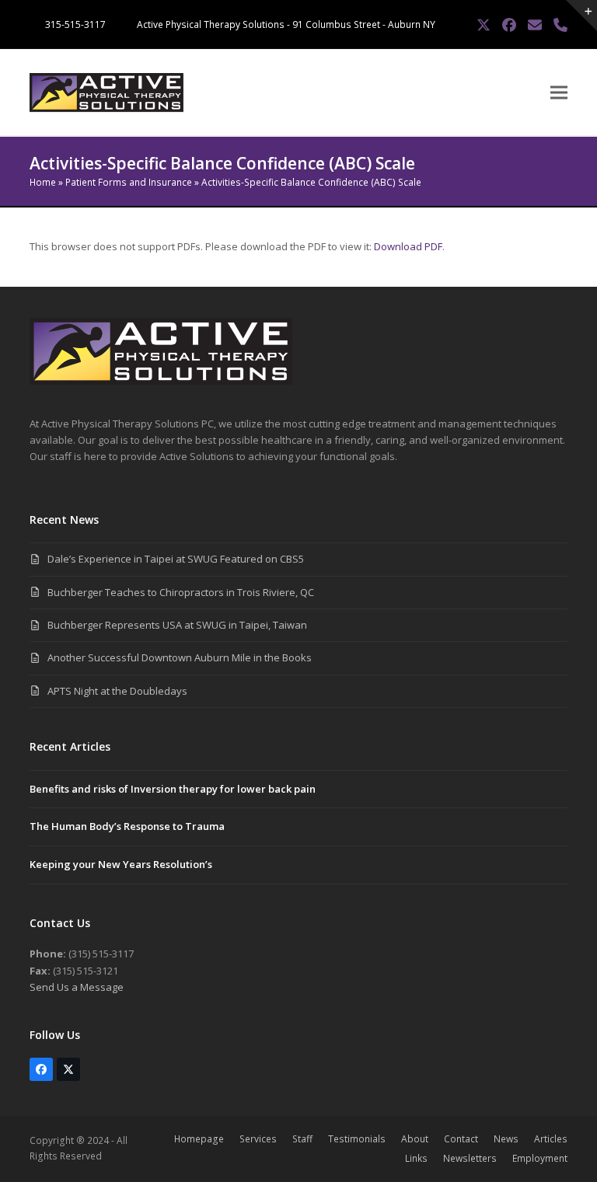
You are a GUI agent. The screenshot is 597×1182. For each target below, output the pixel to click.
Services (258, 1138)
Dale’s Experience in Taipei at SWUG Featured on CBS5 (175, 559)
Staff (302, 1138)
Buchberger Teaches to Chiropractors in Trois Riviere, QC (180, 592)
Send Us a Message (77, 987)
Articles (550, 1138)
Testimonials (357, 1138)
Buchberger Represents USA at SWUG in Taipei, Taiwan (177, 625)
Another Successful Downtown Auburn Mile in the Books (179, 657)
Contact (461, 1138)
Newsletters (470, 1158)
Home (43, 182)
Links (416, 1158)
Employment (539, 1158)
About (414, 1138)
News (506, 1138)
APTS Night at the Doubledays (117, 691)
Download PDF (408, 246)
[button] (558, 92)
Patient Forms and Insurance (128, 182)
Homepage (199, 1138)
